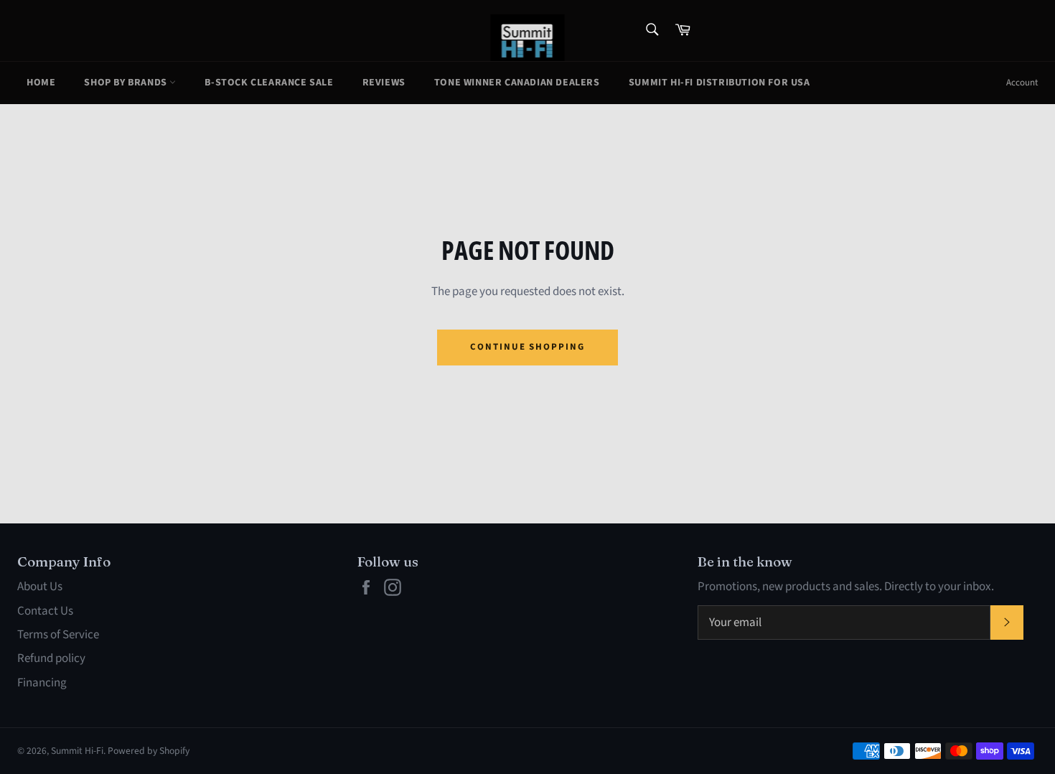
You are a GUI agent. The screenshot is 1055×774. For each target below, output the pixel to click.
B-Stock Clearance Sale (269, 82)
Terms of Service (58, 634)
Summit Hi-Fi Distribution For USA (719, 82)
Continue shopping (527, 346)
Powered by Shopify (148, 750)
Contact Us (45, 611)
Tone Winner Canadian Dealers (517, 82)
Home (41, 82)
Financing (42, 682)
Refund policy (51, 658)
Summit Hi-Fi (77, 750)
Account (1022, 82)
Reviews (383, 82)
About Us (39, 586)
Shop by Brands (126, 82)
